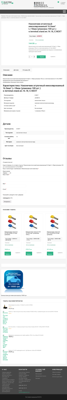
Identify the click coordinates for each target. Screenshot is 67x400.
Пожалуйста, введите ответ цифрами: (13, 194)
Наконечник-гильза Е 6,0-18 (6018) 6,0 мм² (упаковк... (53, 233)
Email (5, 189)
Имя (4, 183)
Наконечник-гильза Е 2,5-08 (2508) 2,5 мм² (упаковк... (11, 233)
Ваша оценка (6, 171)
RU (2, 2)
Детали (16, 70)
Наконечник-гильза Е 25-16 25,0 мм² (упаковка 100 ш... (33, 233)
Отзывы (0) (26, 70)
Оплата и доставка (57, 376)
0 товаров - (63, 3)
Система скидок (56, 374)
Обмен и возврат (56, 372)
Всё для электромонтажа (13, 16)
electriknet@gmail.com (24, 392)
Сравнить (53, 56)
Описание (6, 70)
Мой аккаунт (39, 373)
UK (3, 2)
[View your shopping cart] (57, 3)
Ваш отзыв (6, 174)
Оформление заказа (41, 376)
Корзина (38, 378)
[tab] (6, 70)
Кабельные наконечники (28, 16)
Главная (3, 16)
